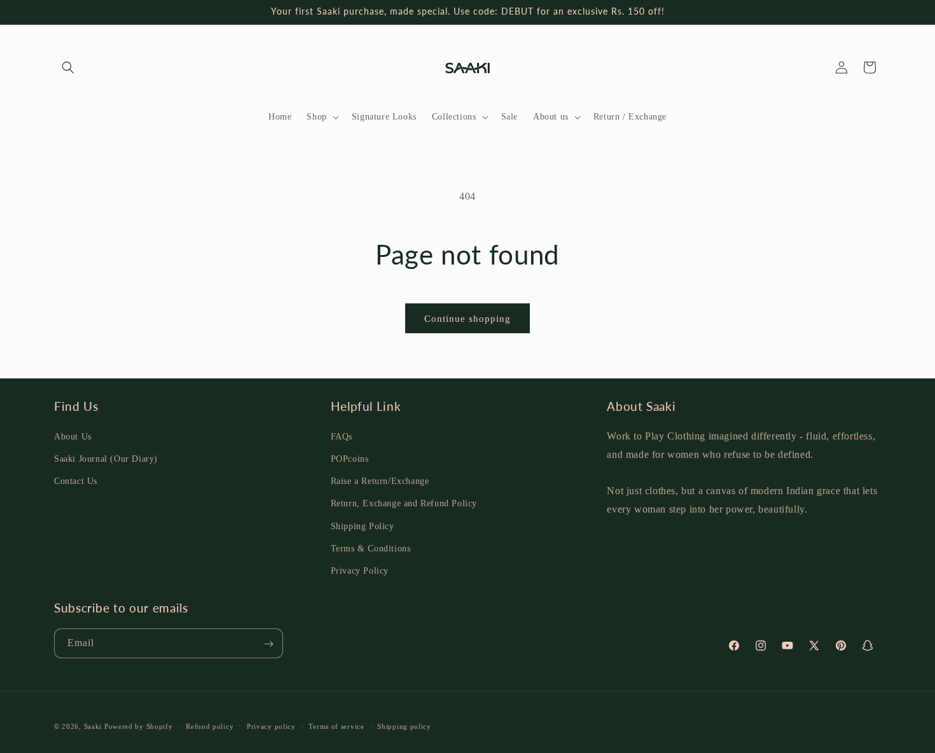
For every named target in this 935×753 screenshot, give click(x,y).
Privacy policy (271, 725)
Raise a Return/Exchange (380, 480)
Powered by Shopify (138, 726)
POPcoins (350, 458)
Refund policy (209, 725)
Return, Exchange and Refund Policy (404, 503)
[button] (68, 67)
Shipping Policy (362, 525)
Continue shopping (467, 319)
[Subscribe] (268, 644)
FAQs (341, 436)
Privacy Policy (360, 570)
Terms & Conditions (371, 548)
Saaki (93, 726)
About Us (73, 436)
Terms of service (336, 725)
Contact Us (75, 480)
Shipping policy (404, 725)
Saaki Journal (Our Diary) (106, 458)
